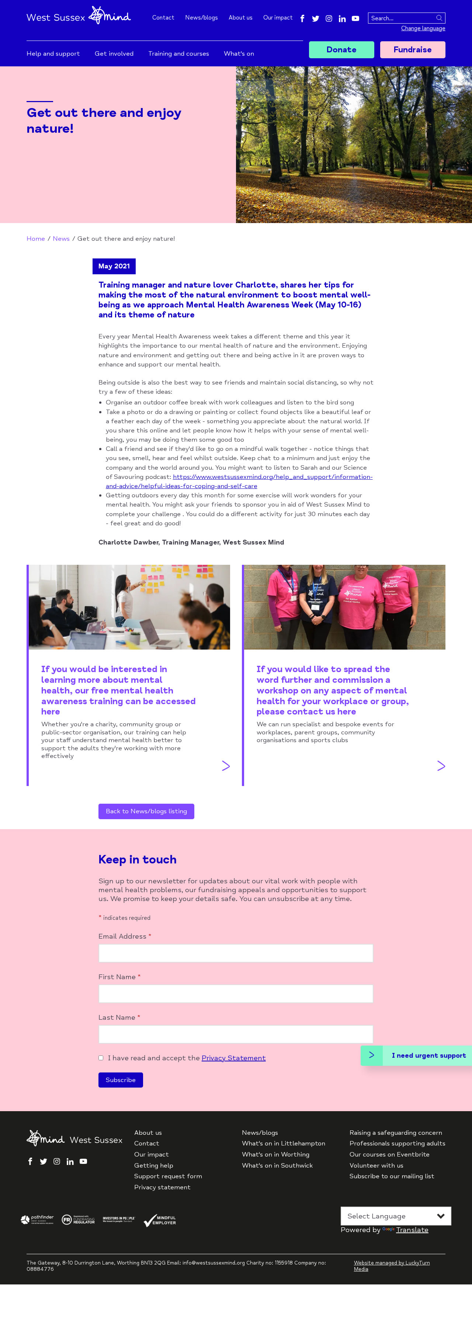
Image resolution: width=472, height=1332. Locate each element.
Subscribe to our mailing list (392, 1176)
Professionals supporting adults (397, 1143)
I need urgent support (429, 1055)
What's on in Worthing (275, 1154)
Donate (341, 50)
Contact (163, 17)
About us (241, 17)
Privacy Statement (234, 1058)
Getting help (153, 1165)
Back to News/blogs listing (146, 811)
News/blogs (201, 17)
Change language (423, 28)
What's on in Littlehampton (283, 1143)
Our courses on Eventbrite (390, 1154)
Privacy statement (162, 1187)
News (61, 238)
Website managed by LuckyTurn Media (392, 1266)
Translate (412, 1229)
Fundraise (412, 50)
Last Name (119, 1017)
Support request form (168, 1176)
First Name (119, 977)
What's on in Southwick (277, 1165)
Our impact (278, 17)
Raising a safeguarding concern (396, 1133)
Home (36, 238)
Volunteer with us (376, 1165)
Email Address (125, 936)
